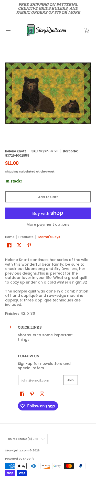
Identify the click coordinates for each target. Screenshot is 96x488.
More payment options (48, 224)
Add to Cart (48, 197)
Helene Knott (15, 151)
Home (10, 237)
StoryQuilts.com (17, 450)
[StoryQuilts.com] (46, 30)
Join (70, 380)
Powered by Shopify (19, 459)
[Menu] (7, 30)
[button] (86, 30)
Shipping (11, 171)
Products (26, 237)
